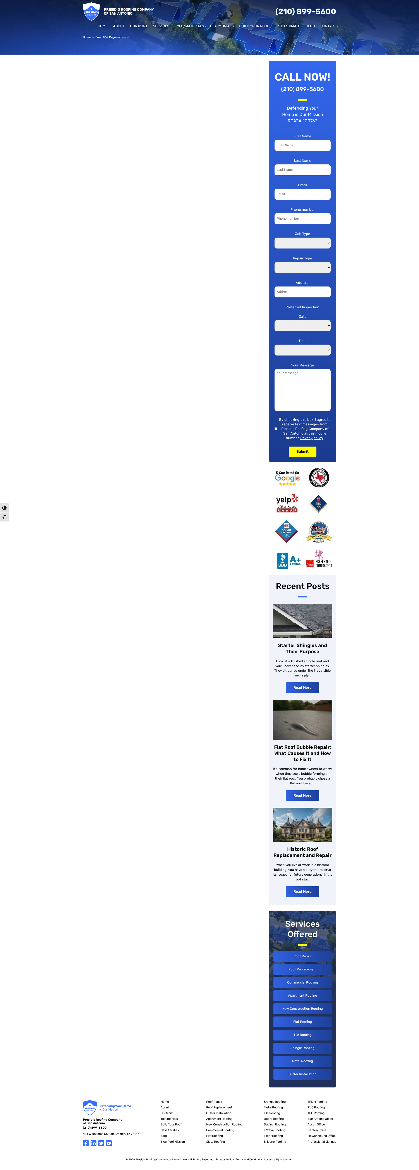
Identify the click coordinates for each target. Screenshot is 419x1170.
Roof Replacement (302, 969)
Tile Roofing (303, 1035)
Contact (328, 26)
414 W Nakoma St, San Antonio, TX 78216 (111, 1134)
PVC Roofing (316, 1107)
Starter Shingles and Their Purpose (302, 648)
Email (302, 185)
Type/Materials (189, 26)
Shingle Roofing (302, 1048)
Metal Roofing (302, 1061)
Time (302, 341)
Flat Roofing (302, 1022)
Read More (302, 687)
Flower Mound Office (321, 1136)
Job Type (302, 234)
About (119, 26)
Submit (303, 451)
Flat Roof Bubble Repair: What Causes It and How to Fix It (302, 753)
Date (302, 316)
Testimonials (222, 26)
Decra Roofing (274, 1119)
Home (103, 26)
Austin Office (316, 1124)
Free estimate (287, 26)
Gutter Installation (302, 1074)
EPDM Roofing (317, 1102)
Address (302, 283)
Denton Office (316, 1130)
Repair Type (302, 258)
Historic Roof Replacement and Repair (302, 852)
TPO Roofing (316, 1113)
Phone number (302, 209)
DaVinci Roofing (275, 1124)
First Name (302, 136)
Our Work (139, 26)
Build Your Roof (254, 26)
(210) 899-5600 (305, 11)
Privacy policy (311, 438)
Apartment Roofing (302, 995)
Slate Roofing (215, 1142)
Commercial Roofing (302, 982)
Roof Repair (303, 956)
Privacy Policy (225, 1159)
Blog (310, 26)
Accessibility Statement (279, 1159)
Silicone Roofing (275, 1142)
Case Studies (170, 1130)
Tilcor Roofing (273, 1136)
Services (161, 26)
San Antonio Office (320, 1119)
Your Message (302, 365)
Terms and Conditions (249, 1159)
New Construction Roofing (302, 1009)
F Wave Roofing (274, 1130)
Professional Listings (321, 1142)
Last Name (302, 161)
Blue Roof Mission (173, 1142)
